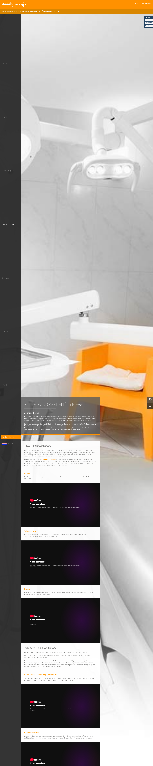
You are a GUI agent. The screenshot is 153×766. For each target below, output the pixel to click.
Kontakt (5, 331)
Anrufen (147, 26)
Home (5, 63)
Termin (149, 20)
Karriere (6, 385)
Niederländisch (12, 444)
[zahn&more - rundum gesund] (14, 7)
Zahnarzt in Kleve (49, 459)
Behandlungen (9, 224)
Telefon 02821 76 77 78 (51, 11)
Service (5, 277)
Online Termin (9, 436)
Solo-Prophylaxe (9, 170)
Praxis (5, 117)
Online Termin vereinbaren (31, 11)
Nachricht (149, 22)
